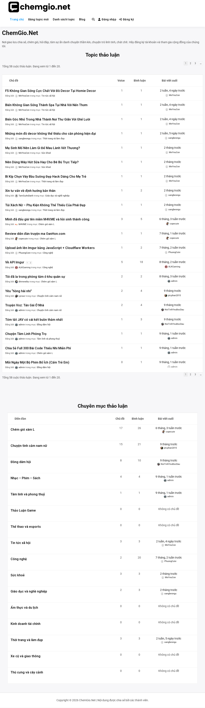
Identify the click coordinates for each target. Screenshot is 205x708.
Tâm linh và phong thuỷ (48, 339)
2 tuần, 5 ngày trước (172, 133)
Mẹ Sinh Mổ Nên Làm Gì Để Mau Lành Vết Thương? (42, 148)
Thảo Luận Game (23, 510)
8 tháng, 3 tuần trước (172, 276)
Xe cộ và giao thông (25, 656)
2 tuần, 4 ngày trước (172, 90)
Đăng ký (128, 19)
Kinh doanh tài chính (25, 624)
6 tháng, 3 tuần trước (172, 219)
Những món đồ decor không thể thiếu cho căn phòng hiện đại (50, 133)
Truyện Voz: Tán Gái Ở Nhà (24, 305)
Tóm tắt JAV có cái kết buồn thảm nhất (34, 320)
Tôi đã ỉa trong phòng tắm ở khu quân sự (35, 277)
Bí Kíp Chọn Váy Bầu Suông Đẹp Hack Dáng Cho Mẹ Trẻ (45, 176)
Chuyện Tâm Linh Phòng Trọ (25, 334)
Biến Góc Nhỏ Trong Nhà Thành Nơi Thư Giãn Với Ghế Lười (47, 119)
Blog (82, 19)
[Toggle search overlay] (93, 19)
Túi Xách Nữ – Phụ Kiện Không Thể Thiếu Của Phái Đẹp (45, 205)
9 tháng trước (172, 290)
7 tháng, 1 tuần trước (172, 233)
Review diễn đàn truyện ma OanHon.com (35, 234)
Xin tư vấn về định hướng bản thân (30, 191)
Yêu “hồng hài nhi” (18, 291)
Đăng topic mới (38, 19)
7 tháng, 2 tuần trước (172, 247)
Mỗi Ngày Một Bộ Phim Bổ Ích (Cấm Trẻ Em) (37, 362)
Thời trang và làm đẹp (53, 138)
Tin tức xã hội (48, 96)
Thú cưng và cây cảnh (27, 672)
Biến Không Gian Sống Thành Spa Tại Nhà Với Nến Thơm (46, 105)
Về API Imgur (14, 262)
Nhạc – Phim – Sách (25, 478)
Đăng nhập (109, 19)
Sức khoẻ (46, 153)
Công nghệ (48, 253)
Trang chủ (17, 19)
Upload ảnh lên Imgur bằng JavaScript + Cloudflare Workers (50, 248)
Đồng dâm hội (43, 324)
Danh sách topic (64, 19)
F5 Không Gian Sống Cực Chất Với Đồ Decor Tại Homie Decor (50, 91)
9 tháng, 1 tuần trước (172, 333)
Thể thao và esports (26, 527)
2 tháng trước (172, 147)
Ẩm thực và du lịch (24, 607)
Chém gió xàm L (46, 224)
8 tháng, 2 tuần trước (172, 262)
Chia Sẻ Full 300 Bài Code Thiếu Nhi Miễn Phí (38, 348)
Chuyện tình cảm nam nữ (49, 296)
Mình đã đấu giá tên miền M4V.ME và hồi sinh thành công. (47, 219)
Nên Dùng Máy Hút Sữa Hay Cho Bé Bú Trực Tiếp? (42, 162)
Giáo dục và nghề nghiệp (57, 195)
